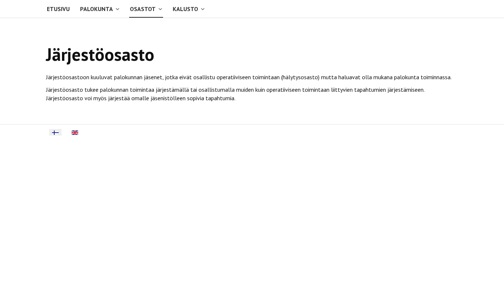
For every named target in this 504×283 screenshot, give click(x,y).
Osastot (143, 9)
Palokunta (96, 9)
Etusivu (58, 9)
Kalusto (185, 9)
